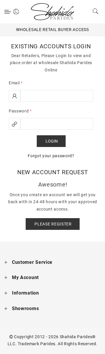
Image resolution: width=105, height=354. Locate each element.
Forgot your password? (51, 155)
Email (16, 83)
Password (20, 111)
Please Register (53, 224)
